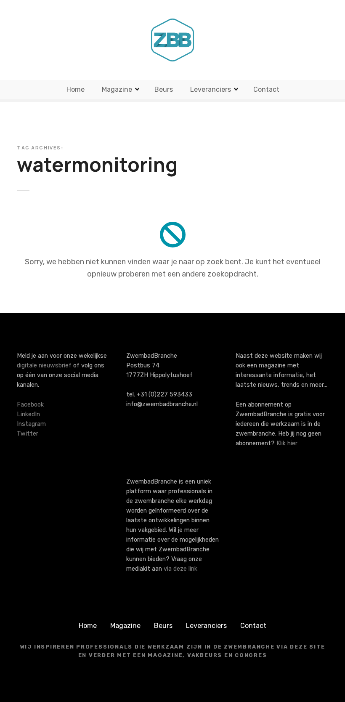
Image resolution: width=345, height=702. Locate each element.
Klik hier (286, 443)
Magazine (117, 89)
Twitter (27, 433)
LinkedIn (28, 414)
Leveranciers (210, 89)
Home (75, 89)
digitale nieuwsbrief (44, 365)
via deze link (180, 568)
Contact (266, 89)
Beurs (163, 89)
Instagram (31, 424)
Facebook (30, 404)
